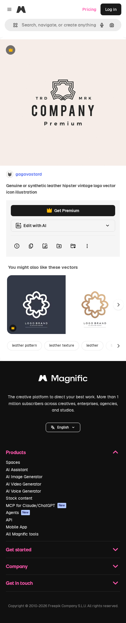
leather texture (61, 345)
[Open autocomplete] (13, 25)
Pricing (89, 9)
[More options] (87, 246)
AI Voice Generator (23, 491)
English (63, 427)
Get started (18, 549)
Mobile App (16, 527)
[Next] (118, 304)
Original (37, 50)
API (9, 520)
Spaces (13, 462)
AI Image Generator (24, 476)
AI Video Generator (23, 484)
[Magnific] (63, 379)
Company (17, 566)
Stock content (19, 498)
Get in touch (19, 583)
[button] (63, 427)
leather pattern (24, 345)
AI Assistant (17, 469)
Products (16, 452)
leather (92, 345)
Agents (17, 512)
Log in (111, 9)
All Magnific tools (22, 534)
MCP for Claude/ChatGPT (35, 505)
